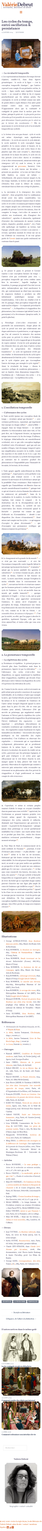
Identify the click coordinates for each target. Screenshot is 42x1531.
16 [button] (34, 517)
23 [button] (7, 584)
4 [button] (8, 194)
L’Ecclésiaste (35, 1033)
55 (21, 1044)
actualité (29, 1506)
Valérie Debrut (5, 1524)
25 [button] (35, 613)
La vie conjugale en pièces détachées (16, 1366)
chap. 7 (18, 1041)
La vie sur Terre (19, 1302)
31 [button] (33, 869)
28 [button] (17, 840)
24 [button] (28, 593)
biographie (14, 1506)
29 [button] (24, 848)
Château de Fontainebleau (21, 952)
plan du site (17, 1524)
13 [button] (11, 473)
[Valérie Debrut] (21, 5)
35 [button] (9, 906)
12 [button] (26, 424)
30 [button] (9, 854)
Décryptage (7, 1302)
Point (18, 1030)
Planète (11, 1030)
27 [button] (28, 811)
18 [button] (27, 528)
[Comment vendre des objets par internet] (21, 1381)
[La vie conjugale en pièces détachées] (21, 1347)
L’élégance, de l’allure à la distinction (20, 1319)
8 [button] (10, 308)
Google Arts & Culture (27, 979)
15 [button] (27, 494)
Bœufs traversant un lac (30, 958)
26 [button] (35, 669)
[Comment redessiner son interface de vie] (21, 1415)
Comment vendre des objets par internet (18, 1400)
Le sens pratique (31, 1164)
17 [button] (31, 523)
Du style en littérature (21, 1312)
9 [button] (11, 351)
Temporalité (32, 1302)
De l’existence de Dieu (32, 1182)
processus (22, 166)
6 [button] (30, 223)
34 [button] (33, 889)
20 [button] (29, 567)
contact (22, 1506)
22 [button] (11, 572)
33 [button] (33, 886)
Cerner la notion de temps (28, 1196)
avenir (12, 238)
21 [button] (39, 567)
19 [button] (37, 558)
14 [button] (29, 488)
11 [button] (33, 418)
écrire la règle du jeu (19, 1521)
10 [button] (39, 363)
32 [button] (16, 874)
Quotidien (20, 32)
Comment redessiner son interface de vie (19, 1434)
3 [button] (28, 151)
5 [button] (11, 218)
